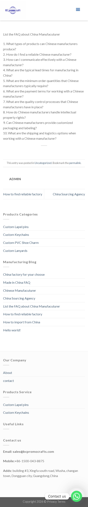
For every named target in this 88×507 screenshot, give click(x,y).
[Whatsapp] (76, 496)
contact (8, 381)
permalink (75, 163)
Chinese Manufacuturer (19, 290)
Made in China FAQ (16, 282)
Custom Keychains (16, 234)
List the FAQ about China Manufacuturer (31, 306)
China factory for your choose (24, 274)
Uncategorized (43, 163)
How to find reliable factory (22, 194)
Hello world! (12, 330)
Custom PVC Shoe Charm (21, 242)
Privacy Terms (56, 501)
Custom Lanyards (15, 250)
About (7, 372)
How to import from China (21, 322)
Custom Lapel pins (16, 227)
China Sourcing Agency (69, 194)
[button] (78, 9)
